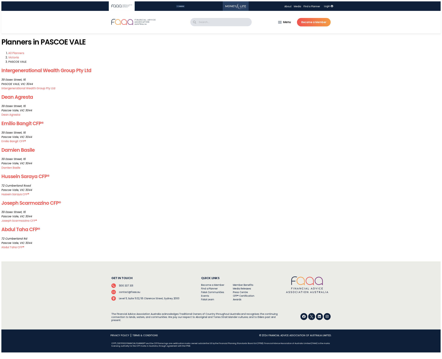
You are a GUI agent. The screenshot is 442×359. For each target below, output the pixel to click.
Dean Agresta (17, 97)
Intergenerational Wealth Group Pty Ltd (46, 70)
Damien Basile (18, 150)
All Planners (16, 53)
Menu (287, 22)
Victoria (13, 57)
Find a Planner (312, 6)
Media (297, 6)
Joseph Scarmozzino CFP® (31, 203)
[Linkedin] (319, 316)
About (288, 6)
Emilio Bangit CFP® (22, 123)
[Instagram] (327, 316)
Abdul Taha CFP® (20, 229)
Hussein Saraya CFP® (25, 176)
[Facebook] (303, 316)
